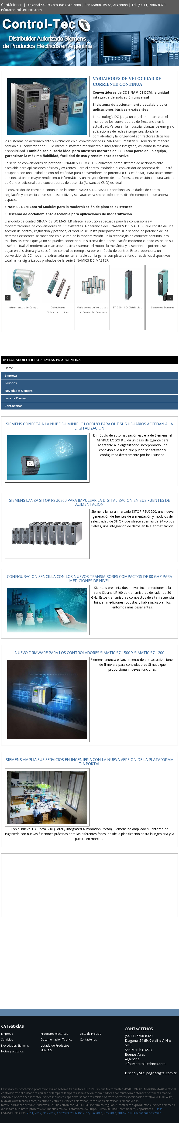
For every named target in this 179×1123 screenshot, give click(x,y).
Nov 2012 (49, 1113)
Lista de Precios (16, 398)
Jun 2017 (96, 1113)
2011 (30, 1113)
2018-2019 (124, 1113)
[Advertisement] (89, 889)
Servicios (11, 383)
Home (9, 368)
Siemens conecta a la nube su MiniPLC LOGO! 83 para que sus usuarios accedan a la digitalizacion (89, 426)
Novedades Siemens (19, 391)
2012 (38, 1113)
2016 (73, 1113)
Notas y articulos (12, 1051)
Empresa (11, 376)
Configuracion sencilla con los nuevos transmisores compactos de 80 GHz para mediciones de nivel (89, 578)
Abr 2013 (63, 1113)
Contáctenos (12, 4)
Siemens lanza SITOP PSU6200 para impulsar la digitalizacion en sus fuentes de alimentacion (89, 502)
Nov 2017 (109, 1113)
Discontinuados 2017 (147, 1113)
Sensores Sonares (157, 307)
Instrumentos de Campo (17, 307)
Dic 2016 (84, 1113)
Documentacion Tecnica (56, 1039)
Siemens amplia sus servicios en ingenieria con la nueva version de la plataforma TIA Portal (89, 761)
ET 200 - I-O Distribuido (122, 307)
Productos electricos (54, 1033)
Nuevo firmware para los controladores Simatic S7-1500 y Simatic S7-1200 (89, 652)
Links (159, 1109)
